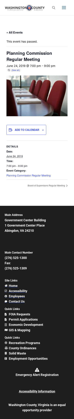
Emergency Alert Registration (37, 375)
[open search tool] (53, 7)
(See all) (15, 70)
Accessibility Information (37, 391)
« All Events (14, 32)
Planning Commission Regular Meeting (28, 175)
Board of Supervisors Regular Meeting (47, 185)
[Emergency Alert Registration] (37, 370)
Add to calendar (27, 130)
